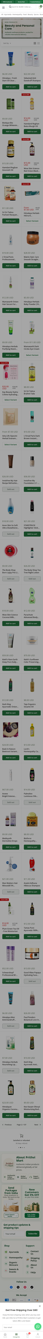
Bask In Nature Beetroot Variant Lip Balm (9, 750)
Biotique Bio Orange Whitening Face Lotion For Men (10, 124)
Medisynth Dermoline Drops (9, 839)
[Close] (40, 1305)
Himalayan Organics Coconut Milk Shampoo (10, 1107)
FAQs (33, 1272)
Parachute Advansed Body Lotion (31, 616)
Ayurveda (7, 14)
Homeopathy (17, 14)
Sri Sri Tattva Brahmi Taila (29, 392)
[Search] (10, 7)
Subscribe (32, 1233)
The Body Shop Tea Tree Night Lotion (32, 571)
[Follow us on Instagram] (25, 1287)
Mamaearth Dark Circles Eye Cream (31, 347)
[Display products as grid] (35, 43)
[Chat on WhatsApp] (37, 1326)
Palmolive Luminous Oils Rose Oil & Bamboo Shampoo (32, 794)
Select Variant (32, 221)
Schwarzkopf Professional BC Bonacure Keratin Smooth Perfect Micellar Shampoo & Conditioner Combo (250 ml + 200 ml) (10, 973)
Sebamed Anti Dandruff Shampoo (32, 79)
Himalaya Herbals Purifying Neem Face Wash (10, 347)
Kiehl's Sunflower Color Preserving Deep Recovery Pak (32, 660)
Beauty (30, 14)
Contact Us (35, 1252)
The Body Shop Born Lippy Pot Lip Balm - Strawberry (10, 571)
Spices (36, 14)
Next (36, 1125)
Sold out (10, 489)
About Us (34, 1266)
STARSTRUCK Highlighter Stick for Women (31, 526)
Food (25, 14)
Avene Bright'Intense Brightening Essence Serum (8, 794)
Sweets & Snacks (14, 1270)
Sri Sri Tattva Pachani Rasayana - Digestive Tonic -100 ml (10, 213)
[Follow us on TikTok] (32, 1287)
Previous (8, 1125)
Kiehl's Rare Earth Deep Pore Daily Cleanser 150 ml (10, 660)
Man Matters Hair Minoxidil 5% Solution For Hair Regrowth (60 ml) (10, 884)
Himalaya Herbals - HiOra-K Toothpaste (32, 214)
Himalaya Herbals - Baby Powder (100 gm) (32, 302)
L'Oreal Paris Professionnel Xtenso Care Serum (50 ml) (10, 258)
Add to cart (11, 87)
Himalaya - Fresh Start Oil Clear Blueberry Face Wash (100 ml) (9, 79)
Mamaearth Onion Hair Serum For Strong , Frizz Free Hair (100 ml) (10, 302)
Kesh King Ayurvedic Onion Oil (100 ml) (9, 705)
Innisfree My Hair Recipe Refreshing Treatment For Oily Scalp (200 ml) (10, 481)
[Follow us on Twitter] (18, 1287)
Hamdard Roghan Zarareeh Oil (10, 168)
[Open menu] (3, 7)
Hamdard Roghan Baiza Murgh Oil (31, 124)
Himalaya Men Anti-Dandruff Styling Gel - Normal (8, 1018)
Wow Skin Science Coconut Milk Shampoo (10, 616)
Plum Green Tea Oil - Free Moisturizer (10, 929)
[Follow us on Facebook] (11, 1287)
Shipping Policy (35, 1259)
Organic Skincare (13, 1263)
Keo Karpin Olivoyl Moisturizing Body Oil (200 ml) (32, 1107)
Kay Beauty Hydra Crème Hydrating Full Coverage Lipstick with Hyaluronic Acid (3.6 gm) (10, 393)
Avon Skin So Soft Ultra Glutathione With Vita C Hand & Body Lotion (10, 526)
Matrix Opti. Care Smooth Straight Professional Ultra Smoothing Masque (32, 258)
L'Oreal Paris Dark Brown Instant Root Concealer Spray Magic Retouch (32, 437)
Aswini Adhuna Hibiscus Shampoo (32, 884)
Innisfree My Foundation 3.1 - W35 (31, 481)
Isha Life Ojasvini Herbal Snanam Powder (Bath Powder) (9, 437)
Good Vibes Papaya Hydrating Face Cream (32, 973)
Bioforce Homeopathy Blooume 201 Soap (32, 839)
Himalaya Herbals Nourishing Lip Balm (10, 1063)
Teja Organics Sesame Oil (30, 705)
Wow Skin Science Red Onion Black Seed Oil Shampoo (32, 169)
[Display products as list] (39, 43)
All (2, 14)
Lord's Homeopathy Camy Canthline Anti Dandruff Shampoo (32, 750)
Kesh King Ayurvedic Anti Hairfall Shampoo (31, 1063)
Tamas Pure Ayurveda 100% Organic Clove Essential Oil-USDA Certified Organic (32, 929)
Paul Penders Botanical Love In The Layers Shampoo (31, 1018)
